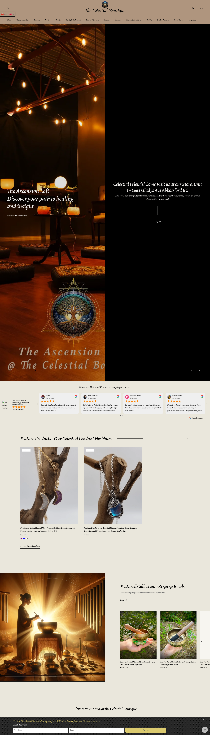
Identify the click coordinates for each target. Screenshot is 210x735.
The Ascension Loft (23, 20)
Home (9, 20)
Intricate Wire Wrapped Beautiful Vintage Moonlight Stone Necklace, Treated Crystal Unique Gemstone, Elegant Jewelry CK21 (110, 530)
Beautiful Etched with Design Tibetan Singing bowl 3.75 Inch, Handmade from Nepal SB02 (137, 663)
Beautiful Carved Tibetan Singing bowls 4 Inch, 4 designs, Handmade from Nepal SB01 (178, 663)
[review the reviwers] (76, 397)
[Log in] (192, 8)
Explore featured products (30, 546)
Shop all (157, 221)
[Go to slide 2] (122, 415)
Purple (21, 538)
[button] (8, 8)
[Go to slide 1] (120, 415)
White (27, 538)
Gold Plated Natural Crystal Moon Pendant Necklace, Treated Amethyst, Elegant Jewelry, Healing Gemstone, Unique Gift (47, 530)
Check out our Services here (17, 215)
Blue (24, 538)
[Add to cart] (73, 519)
